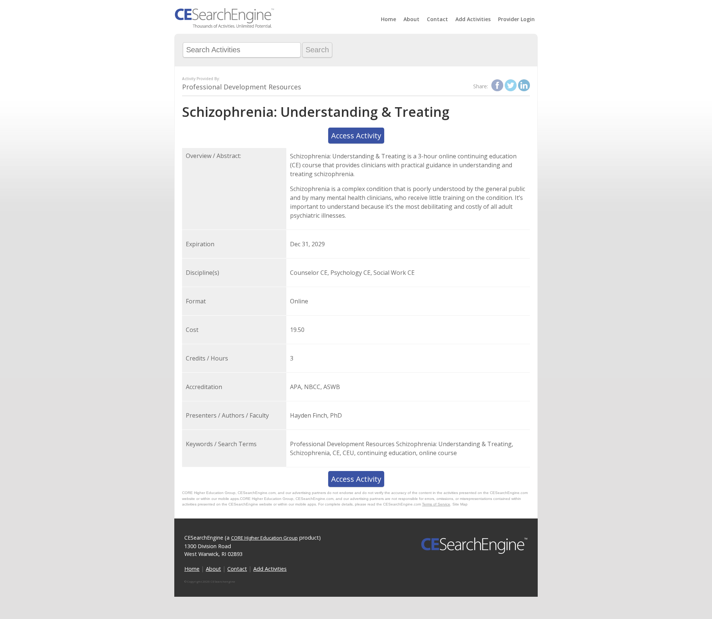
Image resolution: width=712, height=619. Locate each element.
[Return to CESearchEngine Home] (224, 26)
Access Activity (356, 136)
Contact (437, 19)
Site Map (460, 504)
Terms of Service (436, 504)
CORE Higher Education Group (264, 537)
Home (388, 19)
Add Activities (473, 19)
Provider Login (516, 19)
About (411, 19)
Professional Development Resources (241, 86)
